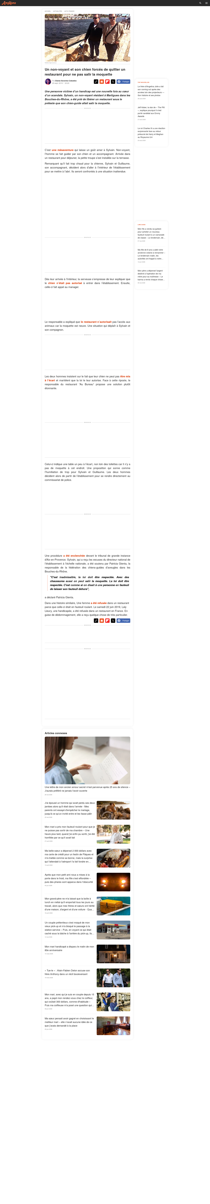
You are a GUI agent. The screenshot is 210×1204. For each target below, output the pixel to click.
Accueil (48, 11)
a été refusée (99, 603)
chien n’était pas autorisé (65, 283)
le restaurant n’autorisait (96, 322)
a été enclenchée (74, 555)
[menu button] (206, 3)
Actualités (57, 11)
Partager (125, 81)
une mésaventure (63, 150)
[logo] (9, 3)
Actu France (69, 11)
